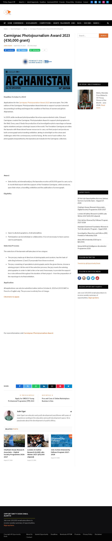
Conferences (18, 23)
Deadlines (43, 2)
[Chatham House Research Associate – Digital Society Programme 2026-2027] (14, 440)
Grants (56, 23)
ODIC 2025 (87, 23)
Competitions (45, 23)
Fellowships (65, 23)
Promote (62, 2)
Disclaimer (78, 2)
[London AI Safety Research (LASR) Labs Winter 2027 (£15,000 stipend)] (37, 440)
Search (96, 23)
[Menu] (5, 23)
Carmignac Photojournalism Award (38, 333)
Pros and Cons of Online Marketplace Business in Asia (55, 400)
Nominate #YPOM (52, 2)
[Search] (108, 23)
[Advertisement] (69, 12)
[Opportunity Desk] (7, 12)
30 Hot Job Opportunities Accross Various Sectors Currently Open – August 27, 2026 (93, 201)
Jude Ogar (8, 45)
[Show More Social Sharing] (44, 50)
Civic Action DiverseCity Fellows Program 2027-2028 (60, 452)
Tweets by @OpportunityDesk (89, 263)
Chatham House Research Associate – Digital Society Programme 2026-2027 (14, 453)
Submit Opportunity (32, 2)
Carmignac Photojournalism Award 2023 (34, 103)
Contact (85, 2)
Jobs (73, 23)
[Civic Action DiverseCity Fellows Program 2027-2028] (61, 440)
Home (10, 23)
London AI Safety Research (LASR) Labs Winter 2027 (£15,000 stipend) (36, 453)
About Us (21, 2)
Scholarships (31, 23)
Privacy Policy (70, 2)
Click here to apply (11, 297)
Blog (79, 23)
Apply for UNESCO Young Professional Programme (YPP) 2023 (21, 400)
